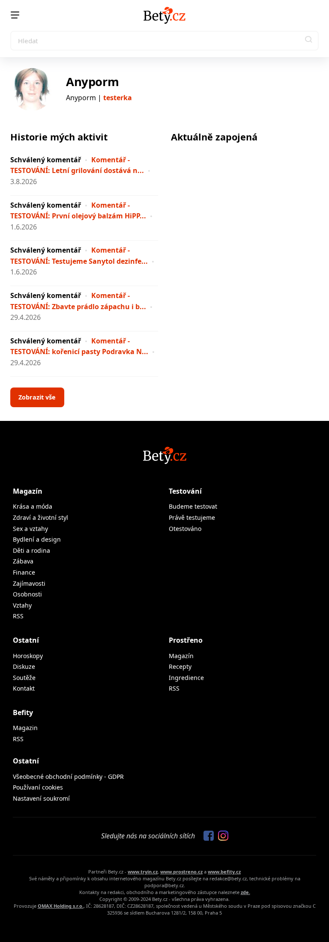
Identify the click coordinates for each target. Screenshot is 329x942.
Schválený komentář (45, 159)
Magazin (25, 728)
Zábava (23, 561)
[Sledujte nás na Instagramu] (221, 836)
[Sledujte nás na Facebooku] (206, 836)
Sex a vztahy (30, 529)
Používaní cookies (38, 787)
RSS (18, 616)
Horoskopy (28, 656)
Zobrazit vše (37, 397)
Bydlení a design (37, 539)
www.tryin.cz (143, 871)
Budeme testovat (193, 506)
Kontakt (24, 688)
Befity (23, 712)
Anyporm (92, 81)
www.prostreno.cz (181, 871)
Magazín (27, 491)
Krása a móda (32, 506)
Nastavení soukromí (41, 798)
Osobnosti (27, 594)
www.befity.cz (224, 871)
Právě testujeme (192, 517)
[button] (309, 41)
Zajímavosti (29, 583)
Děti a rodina (31, 550)
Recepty (180, 666)
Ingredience (186, 678)
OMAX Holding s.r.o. (61, 906)
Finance (24, 572)
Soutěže (24, 678)
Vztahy (22, 605)
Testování (185, 491)
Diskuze (24, 666)
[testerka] (31, 89)
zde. (245, 892)
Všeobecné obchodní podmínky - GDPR (68, 776)
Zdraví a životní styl (40, 517)
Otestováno (185, 529)
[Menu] (15, 15)
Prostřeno (186, 640)
